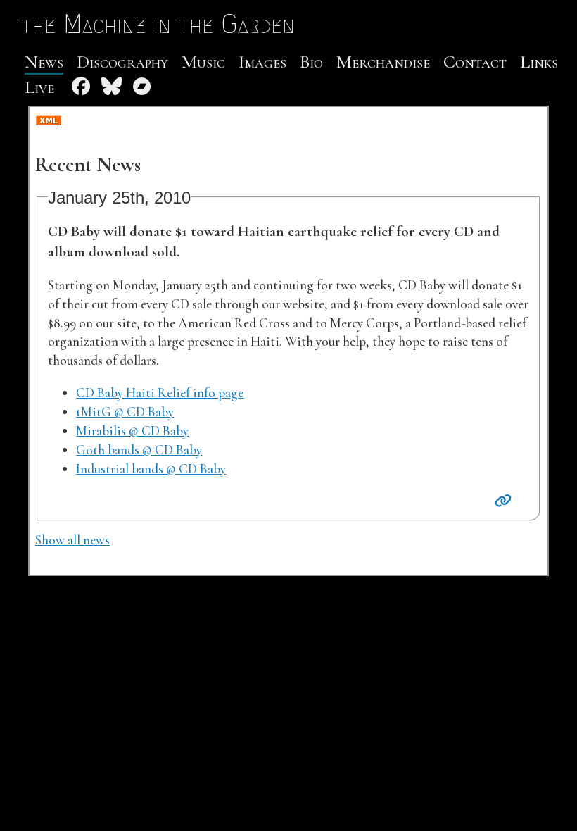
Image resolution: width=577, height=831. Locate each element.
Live (39, 87)
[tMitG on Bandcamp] (142, 87)
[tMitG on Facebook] (81, 87)
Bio (311, 62)
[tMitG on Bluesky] (111, 87)
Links (539, 62)
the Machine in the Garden (158, 24)
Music (203, 62)
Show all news (72, 540)
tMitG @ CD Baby (125, 412)
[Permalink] (503, 501)
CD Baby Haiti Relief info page (159, 393)
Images (262, 62)
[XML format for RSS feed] (48, 121)
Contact (475, 62)
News (44, 62)
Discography (122, 62)
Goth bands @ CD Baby (139, 450)
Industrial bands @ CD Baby (151, 469)
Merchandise (383, 62)
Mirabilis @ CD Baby (132, 431)
